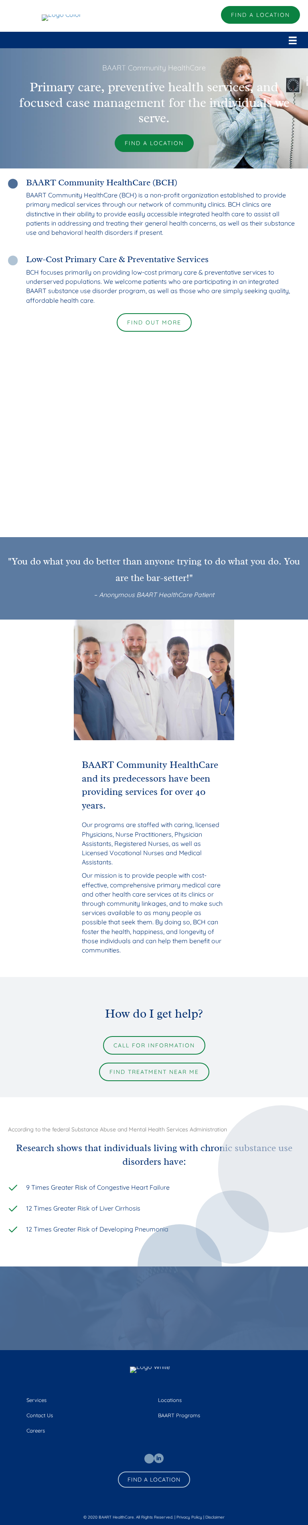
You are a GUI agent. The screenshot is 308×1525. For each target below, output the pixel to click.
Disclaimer (215, 1517)
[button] (260, 15)
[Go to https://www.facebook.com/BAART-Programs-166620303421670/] (149, 1458)
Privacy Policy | (190, 1517)
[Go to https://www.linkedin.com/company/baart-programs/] (159, 1458)
